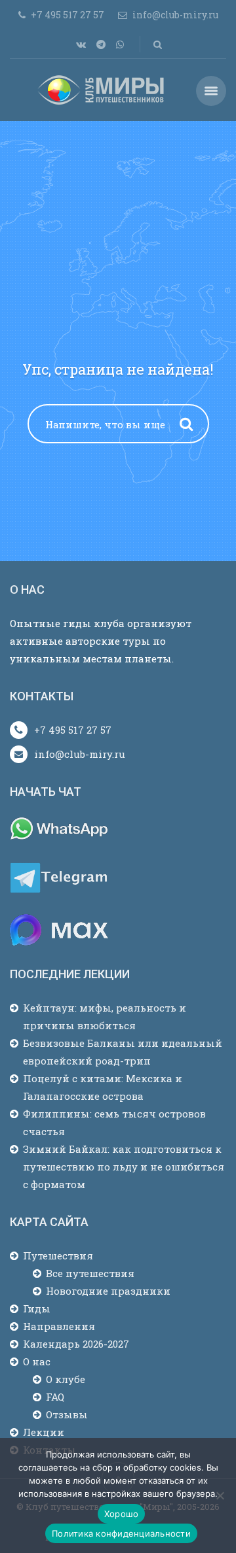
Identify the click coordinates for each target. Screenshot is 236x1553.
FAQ (55, 1396)
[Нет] (219, 1495)
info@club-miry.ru (79, 753)
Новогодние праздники (108, 1290)
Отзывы (67, 1414)
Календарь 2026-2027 (76, 1343)
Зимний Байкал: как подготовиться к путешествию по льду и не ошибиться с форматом (123, 1166)
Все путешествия (90, 1273)
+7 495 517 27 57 (72, 729)
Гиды (36, 1308)
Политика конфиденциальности (121, 1533)
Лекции (43, 1432)
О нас (36, 1361)
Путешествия (58, 1255)
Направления (59, 1326)
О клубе (65, 1379)
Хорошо (121, 1514)
